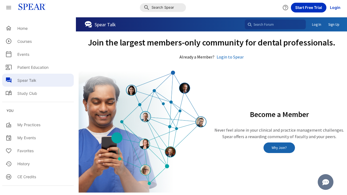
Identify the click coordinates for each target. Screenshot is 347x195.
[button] (163, 7)
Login (335, 7)
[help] (285, 7)
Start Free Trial (308, 7)
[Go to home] (30, 8)
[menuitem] (38, 28)
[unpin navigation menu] (8, 7)
